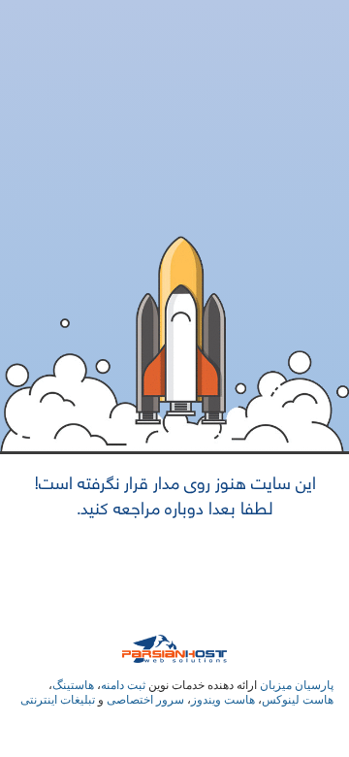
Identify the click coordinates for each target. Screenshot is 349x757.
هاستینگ (73, 685)
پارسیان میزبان (296, 685)
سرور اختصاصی (145, 700)
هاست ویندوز (223, 700)
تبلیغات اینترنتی (57, 700)
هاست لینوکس (297, 700)
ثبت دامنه (123, 685)
